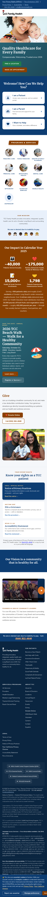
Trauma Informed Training (10, 701)
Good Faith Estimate (31, 672)
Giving (27, 708)
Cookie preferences (8, 792)
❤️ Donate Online (12, 415)
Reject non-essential (11, 893)
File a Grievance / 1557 (31, 2)
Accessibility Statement (10, 753)
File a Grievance (7, 756)
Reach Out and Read (9, 704)
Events (27, 704)
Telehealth (28, 665)
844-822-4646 (9, 7)
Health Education (8, 695)
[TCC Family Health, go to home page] (12, 12)
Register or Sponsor (14, 380)
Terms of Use (6, 737)
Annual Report (30, 698)
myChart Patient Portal (33, 678)
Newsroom (29, 701)
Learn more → (10, 374)
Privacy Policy (6, 5)
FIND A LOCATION (12, 64)
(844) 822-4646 (27, 542)
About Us (28, 688)
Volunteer (28, 717)
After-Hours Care (31, 662)
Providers (5, 691)
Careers (28, 721)
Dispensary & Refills (32, 668)
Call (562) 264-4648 (13, 421)
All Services (6, 688)
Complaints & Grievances (33, 675)
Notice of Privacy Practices (11, 744)
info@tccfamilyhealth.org (24, 7)
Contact (27, 724)
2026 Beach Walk (31, 714)
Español (28, 727)
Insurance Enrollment (32, 659)
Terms (26, 5)
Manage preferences (31, 893)
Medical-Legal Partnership (11, 698)
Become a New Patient (32, 652)
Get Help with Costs (32, 655)
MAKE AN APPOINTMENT (15, 70)
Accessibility (18, 5)
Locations (28, 695)
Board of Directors (31, 691)
